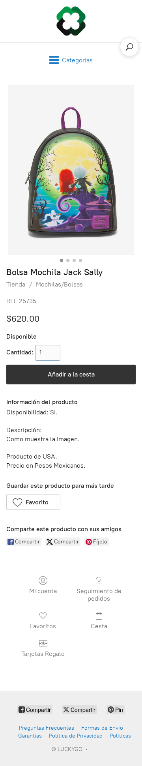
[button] (33, 502)
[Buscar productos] (129, 47)
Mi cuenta (43, 591)
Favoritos (43, 626)
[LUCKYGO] (71, 21)
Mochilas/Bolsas (59, 284)
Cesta (99, 626)
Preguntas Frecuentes (46, 728)
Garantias (30, 735)
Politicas (120, 735)
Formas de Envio (102, 728)
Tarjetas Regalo (43, 653)
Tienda (15, 284)
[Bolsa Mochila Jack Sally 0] (71, 170)
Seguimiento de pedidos (99, 594)
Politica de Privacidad (76, 735)
